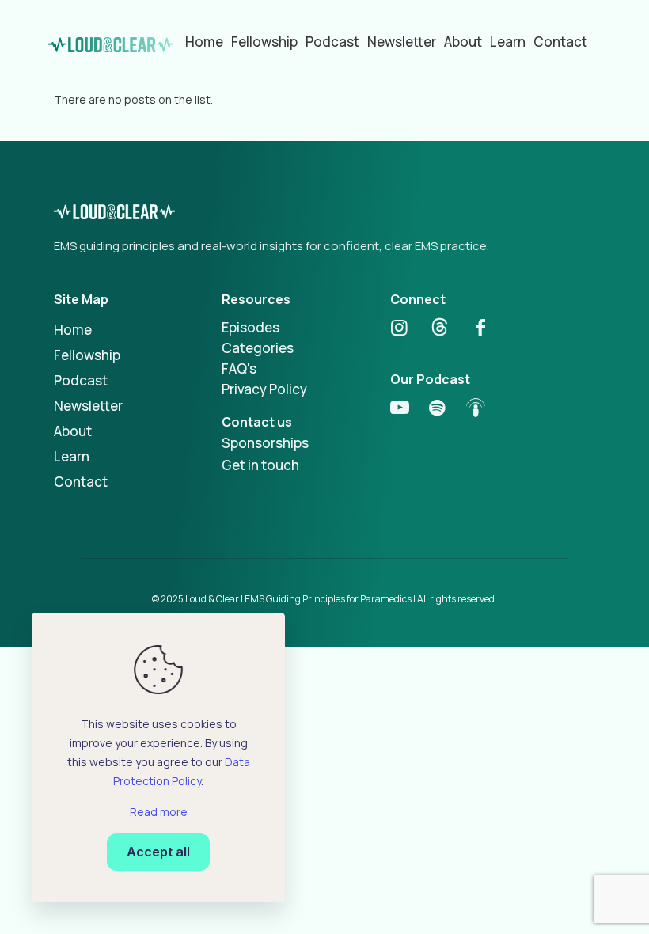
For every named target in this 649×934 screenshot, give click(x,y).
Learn (71, 456)
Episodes (250, 327)
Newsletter (88, 406)
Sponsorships (265, 443)
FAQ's (239, 368)
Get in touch (260, 465)
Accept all (158, 852)
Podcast (81, 380)
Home (73, 330)
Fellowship (87, 355)
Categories (258, 348)
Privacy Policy (264, 389)
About (73, 431)
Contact (81, 482)
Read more (159, 811)
